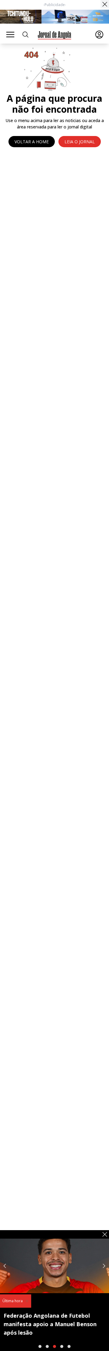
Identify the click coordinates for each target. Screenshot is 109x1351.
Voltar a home (32, 141)
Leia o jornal (79, 141)
